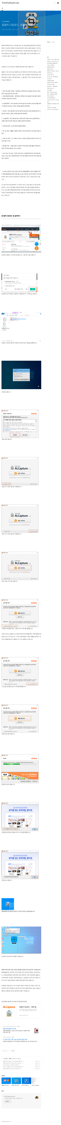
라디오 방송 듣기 (50, 96)
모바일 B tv (49, 86)
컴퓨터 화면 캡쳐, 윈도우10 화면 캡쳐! (11, 1068)
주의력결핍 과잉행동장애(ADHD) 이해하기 (52, 64)
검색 (54, 3)
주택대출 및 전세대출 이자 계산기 (53, 104)
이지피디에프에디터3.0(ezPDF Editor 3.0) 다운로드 (53, 99)
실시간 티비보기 (55, 109)
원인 (48, 94)
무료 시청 (49, 109)
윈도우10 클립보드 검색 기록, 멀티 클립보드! (13, 1067)
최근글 (48, 42)
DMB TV (57, 71)
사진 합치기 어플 (50, 84)
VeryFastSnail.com (10, 3)
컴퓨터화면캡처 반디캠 (9, 1029)
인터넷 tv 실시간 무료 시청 (52, 61)
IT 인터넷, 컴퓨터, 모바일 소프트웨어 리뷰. (13, 1098)
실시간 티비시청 (50, 74)
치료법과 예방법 (50, 80)
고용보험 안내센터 (53, 94)
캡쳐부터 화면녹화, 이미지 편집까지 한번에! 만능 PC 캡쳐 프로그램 (20, 1041)
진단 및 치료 (49, 76)
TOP (58, 1122)
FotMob (49, 59)
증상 (52, 59)
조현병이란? (55, 76)
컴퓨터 (10, 1058)
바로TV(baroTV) (50, 88)
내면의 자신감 (50, 69)
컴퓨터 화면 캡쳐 (50, 67)
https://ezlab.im (7, 1037)
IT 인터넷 (5, 1058)
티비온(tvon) (49, 73)
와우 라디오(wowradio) (52, 92)
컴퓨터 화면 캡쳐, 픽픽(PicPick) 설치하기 (12, 1063)
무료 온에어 (49, 90)
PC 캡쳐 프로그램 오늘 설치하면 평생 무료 (15, 1039)
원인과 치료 (56, 59)
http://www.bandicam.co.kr (10, 1026)
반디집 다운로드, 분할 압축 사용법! (10, 1065)
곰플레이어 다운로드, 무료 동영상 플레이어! (12, 1061)
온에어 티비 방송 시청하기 (52, 82)
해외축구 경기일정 (51, 71)
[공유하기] (6, 1051)
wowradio (49, 78)
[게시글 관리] (8, 1051)
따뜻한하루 (55, 86)
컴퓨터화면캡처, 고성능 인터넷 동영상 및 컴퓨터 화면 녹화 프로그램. (16, 1031)
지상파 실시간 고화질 (51, 107)
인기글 (53, 42)
